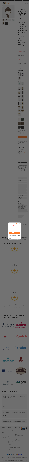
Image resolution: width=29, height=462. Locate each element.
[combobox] (10, 230)
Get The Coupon (14, 232)
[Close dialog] (19, 223)
